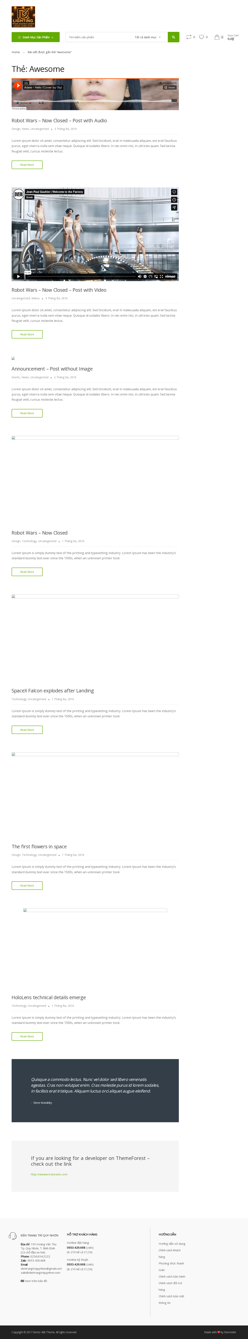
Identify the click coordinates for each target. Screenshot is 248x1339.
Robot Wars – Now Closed (40, 532)
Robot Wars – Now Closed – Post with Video (59, 290)
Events (16, 377)
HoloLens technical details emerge (49, 997)
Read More (27, 165)
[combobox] (96, 37)
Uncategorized (40, 129)
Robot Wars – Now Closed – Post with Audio (59, 120)
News (25, 129)
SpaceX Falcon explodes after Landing (53, 690)
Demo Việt (39, 1332)
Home (16, 52)
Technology (29, 541)
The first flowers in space (39, 846)
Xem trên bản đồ (35, 1281)
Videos (35, 298)
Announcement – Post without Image (52, 368)
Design (16, 129)
